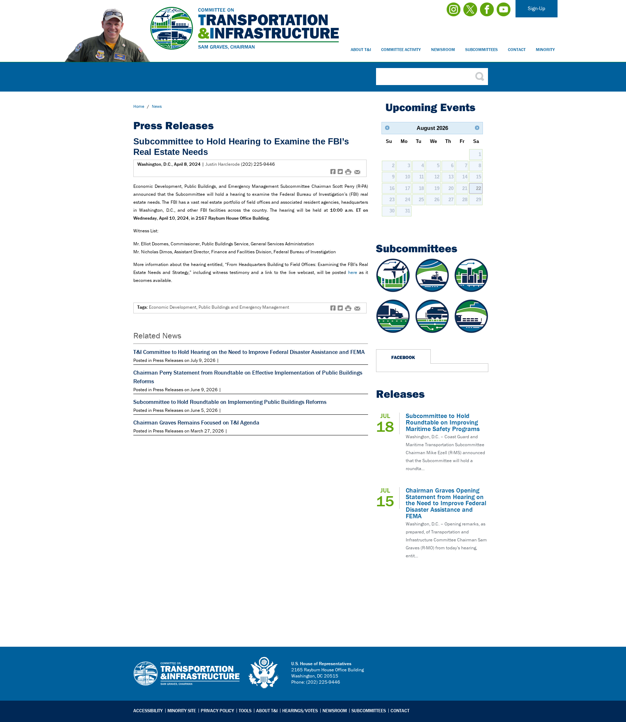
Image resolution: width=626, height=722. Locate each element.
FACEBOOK (403, 357)
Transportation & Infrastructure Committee (186, 679)
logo (264, 673)
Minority (545, 49)
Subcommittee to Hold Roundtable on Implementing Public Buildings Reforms (229, 401)
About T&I (361, 49)
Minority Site (181, 711)
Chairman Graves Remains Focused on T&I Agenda (196, 422)
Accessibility (148, 711)
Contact (517, 49)
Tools (245, 711)
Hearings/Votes (300, 711)
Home (138, 106)
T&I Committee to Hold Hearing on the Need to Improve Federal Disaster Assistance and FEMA (249, 351)
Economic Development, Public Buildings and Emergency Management (219, 307)
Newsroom (443, 49)
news (157, 106)
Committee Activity (401, 49)
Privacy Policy (217, 711)
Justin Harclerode (222, 164)
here (352, 272)
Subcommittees (481, 49)
